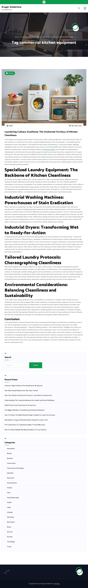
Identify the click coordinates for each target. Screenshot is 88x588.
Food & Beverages (13, 497)
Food (8, 493)
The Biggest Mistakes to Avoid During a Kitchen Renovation (24, 410)
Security (9, 532)
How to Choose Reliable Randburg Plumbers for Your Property (25, 430)
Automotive (11, 448)
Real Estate (11, 522)
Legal (9, 507)
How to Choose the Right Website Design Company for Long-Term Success (30, 415)
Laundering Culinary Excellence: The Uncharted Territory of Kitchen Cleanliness (47, 37)
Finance (9, 488)
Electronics (10, 478)
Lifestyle (10, 512)
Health (9, 502)
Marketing (10, 517)
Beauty (9, 453)
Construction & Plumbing (15, 468)
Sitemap (56, 583)
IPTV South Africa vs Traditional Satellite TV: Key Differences (25, 425)
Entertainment (12, 483)
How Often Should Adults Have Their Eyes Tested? (21, 390)
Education (10, 473)
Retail (9, 527)
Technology (11, 542)
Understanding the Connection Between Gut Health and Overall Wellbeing (29, 400)
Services (10, 73)
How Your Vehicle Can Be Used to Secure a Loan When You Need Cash (28, 395)
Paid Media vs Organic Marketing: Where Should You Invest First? (26, 420)
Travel (9, 547)
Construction (11, 463)
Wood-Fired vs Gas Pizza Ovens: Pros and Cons (20, 405)
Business (10, 458)
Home (17, 37)
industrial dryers (49, 149)
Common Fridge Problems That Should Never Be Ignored (23, 385)
